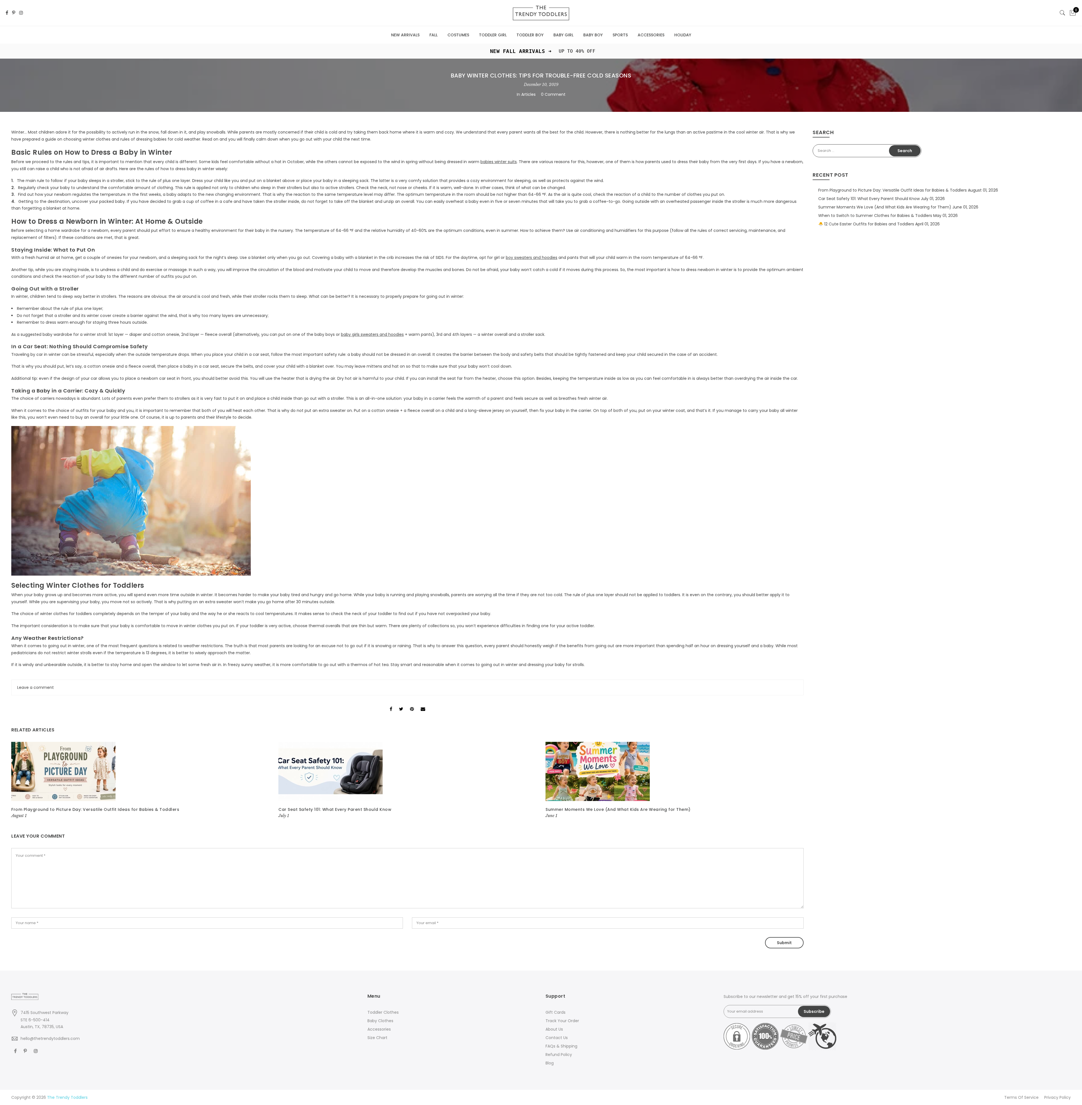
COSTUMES (458, 35)
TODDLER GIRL (493, 35)
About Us (554, 1029)
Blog (550, 1063)
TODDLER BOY (530, 35)
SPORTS (620, 35)
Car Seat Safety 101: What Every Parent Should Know (334, 809)
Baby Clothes (380, 1021)
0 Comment (553, 94)
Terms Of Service (1021, 1097)
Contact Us (557, 1037)
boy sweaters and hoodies (531, 257)
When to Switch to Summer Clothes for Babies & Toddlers (875, 215)
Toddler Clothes (383, 1012)
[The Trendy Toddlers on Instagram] (21, 13)
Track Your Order (562, 1021)
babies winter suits (498, 162)
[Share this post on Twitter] (401, 704)
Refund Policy (559, 1054)
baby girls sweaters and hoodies (372, 334)
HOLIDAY (682, 35)
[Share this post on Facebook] (391, 704)
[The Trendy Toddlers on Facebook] (7, 13)
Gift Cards (556, 1012)
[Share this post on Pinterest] (412, 704)
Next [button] (794, 780)
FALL (433, 35)
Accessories (379, 1029)
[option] (140, 780)
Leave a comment (35, 687)
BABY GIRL (563, 35)
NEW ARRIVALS (405, 35)
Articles (528, 94)
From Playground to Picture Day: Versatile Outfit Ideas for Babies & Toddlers (95, 809)
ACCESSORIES (651, 35)
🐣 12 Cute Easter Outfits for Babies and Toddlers (866, 224)
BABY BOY (593, 35)
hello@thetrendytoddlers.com (50, 1038)
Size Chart (377, 1037)
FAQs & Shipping (561, 1046)
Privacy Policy (1057, 1097)
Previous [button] (20, 780)
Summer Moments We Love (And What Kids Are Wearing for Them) (618, 809)
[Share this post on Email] (423, 704)
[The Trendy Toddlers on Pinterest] (13, 13)
